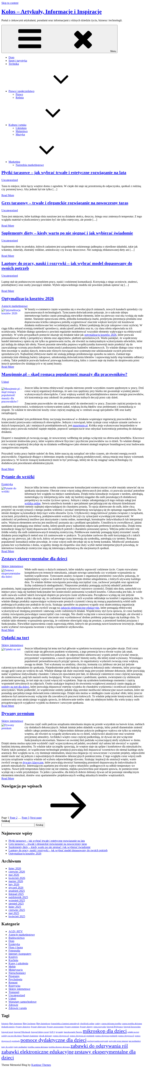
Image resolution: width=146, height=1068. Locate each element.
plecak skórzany (45, 1036)
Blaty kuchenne (29, 1024)
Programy (14, 976)
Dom (11, 57)
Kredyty (13, 957)
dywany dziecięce (22, 1027)
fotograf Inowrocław (132, 1027)
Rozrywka (14, 985)
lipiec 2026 (15, 868)
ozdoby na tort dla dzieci (15, 686)
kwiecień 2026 (17, 878)
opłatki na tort (133, 1032)
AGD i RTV (16, 931)
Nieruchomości (17, 972)
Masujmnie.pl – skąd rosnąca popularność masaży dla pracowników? (64, 374)
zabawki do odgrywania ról (99, 1046)
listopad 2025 (16, 894)
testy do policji (7, 1047)
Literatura (21, 128)
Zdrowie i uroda (18, 1008)
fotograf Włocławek (22, 1032)
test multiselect (135, 1041)
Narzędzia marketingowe (30, 164)
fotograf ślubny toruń (40, 1032)
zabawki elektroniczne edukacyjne (80, 607)
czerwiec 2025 (17, 909)
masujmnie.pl (80, 425)
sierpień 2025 (16, 903)
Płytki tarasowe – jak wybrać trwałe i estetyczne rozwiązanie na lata (63, 172)
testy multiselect (20, 1047)
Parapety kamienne (30, 1036)
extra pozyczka (99, 1027)
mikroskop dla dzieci (105, 1031)
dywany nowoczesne (55, 1027)
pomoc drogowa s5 (126, 1036)
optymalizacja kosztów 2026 (100, 334)
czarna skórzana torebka (111, 1024)
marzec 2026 (16, 881)
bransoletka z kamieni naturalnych (65, 1024)
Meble (12, 966)
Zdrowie (13, 1004)
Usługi (5, 381)
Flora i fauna (16, 947)
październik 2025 (18, 897)
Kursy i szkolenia (18, 963)
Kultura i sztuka (17, 124)
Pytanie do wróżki (18, 476)
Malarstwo (22, 131)
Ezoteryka (7, 484)
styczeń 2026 (16, 887)
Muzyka (20, 134)
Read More (7, 195)
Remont (13, 982)
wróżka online (33, 503)
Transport (14, 992)
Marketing (14, 161)
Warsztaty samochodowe (22, 1001)
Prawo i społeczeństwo (21, 91)
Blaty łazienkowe (43, 1024)
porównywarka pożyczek (97, 1041)
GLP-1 (52, 1032)
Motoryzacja (16, 969)
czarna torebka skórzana (132, 1024)
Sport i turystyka (18, 60)
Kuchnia (13, 960)
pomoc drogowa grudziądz (106, 1036)
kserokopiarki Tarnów (73, 1032)
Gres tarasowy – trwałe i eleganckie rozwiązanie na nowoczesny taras (64, 203)
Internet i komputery (20, 953)
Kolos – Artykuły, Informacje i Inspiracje (51, 11)
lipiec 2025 (15, 906)
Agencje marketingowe (14, 306)
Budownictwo (17, 937)
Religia (20, 97)
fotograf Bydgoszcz (115, 1027)
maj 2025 (14, 913)
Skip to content (9, 2)
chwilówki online (87, 1024)
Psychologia (15, 979)
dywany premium (71, 1027)
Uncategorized (9, 180)
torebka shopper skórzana (59, 1047)
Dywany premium (17, 713)
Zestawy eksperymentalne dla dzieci (34, 558)
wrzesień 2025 (17, 900)
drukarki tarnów (8, 1027)
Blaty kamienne (15, 1024)
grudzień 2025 (17, 890)
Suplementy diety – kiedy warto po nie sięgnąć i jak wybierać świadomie (67, 233)
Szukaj (5, 820)
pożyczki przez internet (118, 1041)
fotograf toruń (7, 1032)
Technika (14, 63)
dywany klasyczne (33, 762)
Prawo (19, 94)
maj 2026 (14, 874)
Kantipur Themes (41, 1064)
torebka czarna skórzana (38, 1047)
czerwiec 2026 (17, 871)
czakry (98, 1024)
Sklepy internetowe (12, 566)
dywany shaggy (86, 1027)
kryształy (59, 1032)
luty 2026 (14, 884)
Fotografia (14, 950)
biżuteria (5, 1024)
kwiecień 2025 (17, 916)
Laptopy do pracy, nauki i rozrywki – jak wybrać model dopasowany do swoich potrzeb (58, 850)
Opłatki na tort (15, 637)
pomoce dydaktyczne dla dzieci (53, 1040)
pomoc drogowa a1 (61, 1036)
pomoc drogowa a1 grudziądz (82, 1036)
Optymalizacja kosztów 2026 (27, 298)
